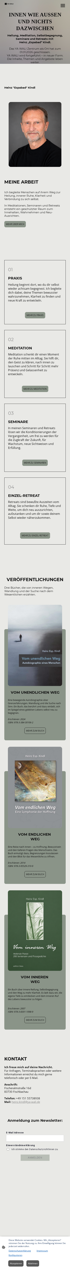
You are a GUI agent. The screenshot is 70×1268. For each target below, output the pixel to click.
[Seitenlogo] (9, 4)
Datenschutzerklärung (20, 1250)
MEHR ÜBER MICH (15, 224)
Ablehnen (33, 1263)
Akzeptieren (16, 1263)
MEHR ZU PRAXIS (35, 315)
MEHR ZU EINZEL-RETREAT (35, 535)
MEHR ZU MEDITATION (35, 388)
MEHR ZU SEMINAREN (35, 462)
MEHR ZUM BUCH (35, 730)
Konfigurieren (15, 1255)
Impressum (42, 1250)
